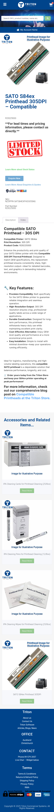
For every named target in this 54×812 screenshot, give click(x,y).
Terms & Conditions (27, 774)
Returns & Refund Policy (27, 777)
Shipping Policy (27, 780)
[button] (5, 5)
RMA (27, 787)
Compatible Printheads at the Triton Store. (27, 396)
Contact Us (27, 721)
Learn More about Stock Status (19, 169)
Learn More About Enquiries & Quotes (23, 184)
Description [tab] (10, 220)
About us (27, 718)
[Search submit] (48, 18)
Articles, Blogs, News (27, 728)
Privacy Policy (27, 784)
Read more (27, 490)
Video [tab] (23, 220)
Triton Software (27, 724)
